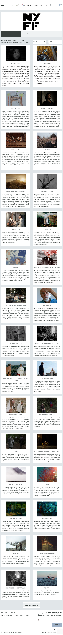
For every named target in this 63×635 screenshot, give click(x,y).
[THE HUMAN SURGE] (15, 510)
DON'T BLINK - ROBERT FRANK (16, 588)
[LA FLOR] (47, 141)
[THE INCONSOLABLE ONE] (47, 406)
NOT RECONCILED (15, 343)
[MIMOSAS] (15, 544)
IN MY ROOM (47, 229)
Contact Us (13, 612)
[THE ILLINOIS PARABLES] (47, 544)
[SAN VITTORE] (15, 99)
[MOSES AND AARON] (15, 406)
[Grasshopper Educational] (31, 4)
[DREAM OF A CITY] (47, 182)
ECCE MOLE (47, 63)
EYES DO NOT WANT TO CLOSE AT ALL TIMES (15, 379)
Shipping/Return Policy (7, 615)
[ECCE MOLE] (47, 54)
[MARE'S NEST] (15, 54)
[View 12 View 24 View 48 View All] (55, 42)
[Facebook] (54, 629)
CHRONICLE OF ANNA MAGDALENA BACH (47, 343)
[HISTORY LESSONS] (47, 369)
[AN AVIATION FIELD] (15, 475)
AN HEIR (15, 451)
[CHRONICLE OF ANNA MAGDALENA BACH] (47, 334)
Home (25, 33)
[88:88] (47, 475)
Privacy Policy (19, 615)
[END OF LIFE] (47, 296)
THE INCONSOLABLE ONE (47, 415)
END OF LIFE (47, 305)
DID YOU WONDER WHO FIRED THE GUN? (47, 267)
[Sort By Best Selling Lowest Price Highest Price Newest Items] (39, 42)
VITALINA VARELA (47, 108)
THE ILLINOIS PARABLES (47, 553)
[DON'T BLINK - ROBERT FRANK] (15, 579)
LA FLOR (47, 149)
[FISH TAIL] (47, 579)
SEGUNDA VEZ (15, 149)
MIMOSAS (16, 553)
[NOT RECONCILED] (15, 334)
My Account (4, 612)
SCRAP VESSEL (47, 518)
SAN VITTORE (15, 108)
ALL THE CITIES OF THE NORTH (16, 305)
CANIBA (15, 267)
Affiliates (26, 615)
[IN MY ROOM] (47, 220)
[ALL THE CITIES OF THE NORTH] (15, 296)
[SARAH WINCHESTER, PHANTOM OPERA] (47, 442)
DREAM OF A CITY (47, 191)
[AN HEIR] (15, 442)
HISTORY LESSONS (47, 378)
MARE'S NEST (15, 63)
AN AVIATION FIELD (15, 484)
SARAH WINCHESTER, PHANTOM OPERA (47, 451)
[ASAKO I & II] (15, 220)
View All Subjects (31, 605)
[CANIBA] (15, 258)
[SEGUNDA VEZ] (15, 141)
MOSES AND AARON (15, 415)
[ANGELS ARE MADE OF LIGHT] (15, 182)
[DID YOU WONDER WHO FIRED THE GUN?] (47, 258)
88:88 (47, 484)
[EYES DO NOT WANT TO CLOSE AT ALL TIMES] (15, 369)
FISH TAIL (47, 588)
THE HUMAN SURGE (16, 518)
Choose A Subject (8, 34)
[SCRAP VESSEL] (47, 510)
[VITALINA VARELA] (47, 99)
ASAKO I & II (16, 229)
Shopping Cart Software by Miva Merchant (52, 632)
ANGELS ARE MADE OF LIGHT (15, 191)
